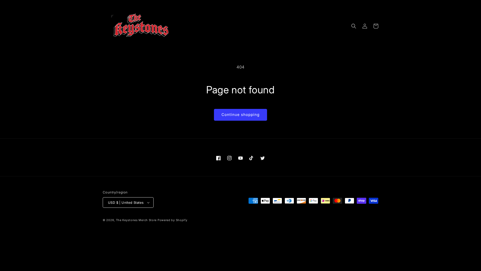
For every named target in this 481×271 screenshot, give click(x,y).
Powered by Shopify (172, 220)
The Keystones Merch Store (136, 220)
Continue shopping (240, 114)
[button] (353, 26)
